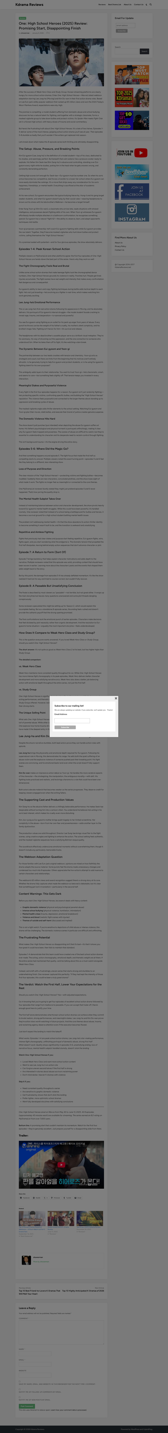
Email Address (61, 714)
